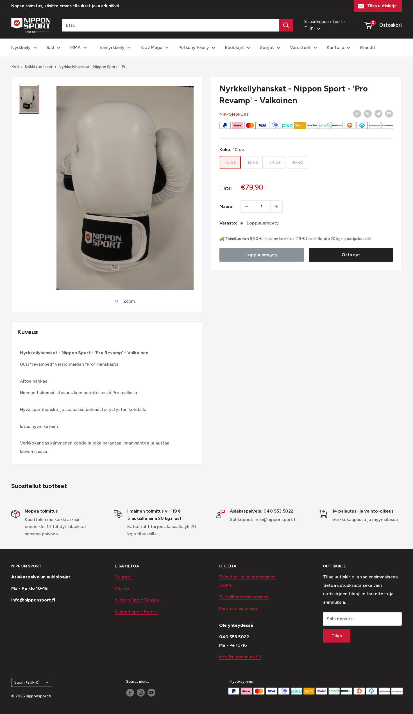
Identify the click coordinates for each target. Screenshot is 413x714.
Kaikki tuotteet (39, 66)
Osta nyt (351, 254)
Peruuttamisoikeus (238, 608)
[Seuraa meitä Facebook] (130, 693)
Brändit (367, 47)
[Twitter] (378, 113)
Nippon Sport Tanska (137, 600)
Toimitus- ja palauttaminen (247, 577)
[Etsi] (286, 25)
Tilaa (337, 635)
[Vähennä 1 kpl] (247, 206)
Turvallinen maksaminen (244, 597)
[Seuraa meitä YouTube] (151, 693)
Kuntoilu (335, 47)
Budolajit (234, 47)
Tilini (310, 28)
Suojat (267, 47)
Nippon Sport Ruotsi (136, 611)
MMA (75, 47)
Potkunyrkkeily (193, 47)
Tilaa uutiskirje (382, 5)
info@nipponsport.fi (240, 656)
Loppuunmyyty (262, 254)
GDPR (225, 585)
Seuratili (124, 577)
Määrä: (226, 206)
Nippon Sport (234, 114)
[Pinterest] (368, 113)
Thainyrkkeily (110, 47)
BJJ (50, 47)
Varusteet (300, 47)
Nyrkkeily (21, 47)
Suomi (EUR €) (27, 682)
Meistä (122, 588)
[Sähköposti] (389, 113)
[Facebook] (357, 113)
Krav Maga (151, 47)
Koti (15, 66)
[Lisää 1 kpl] (276, 206)
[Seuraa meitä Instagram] (141, 693)
